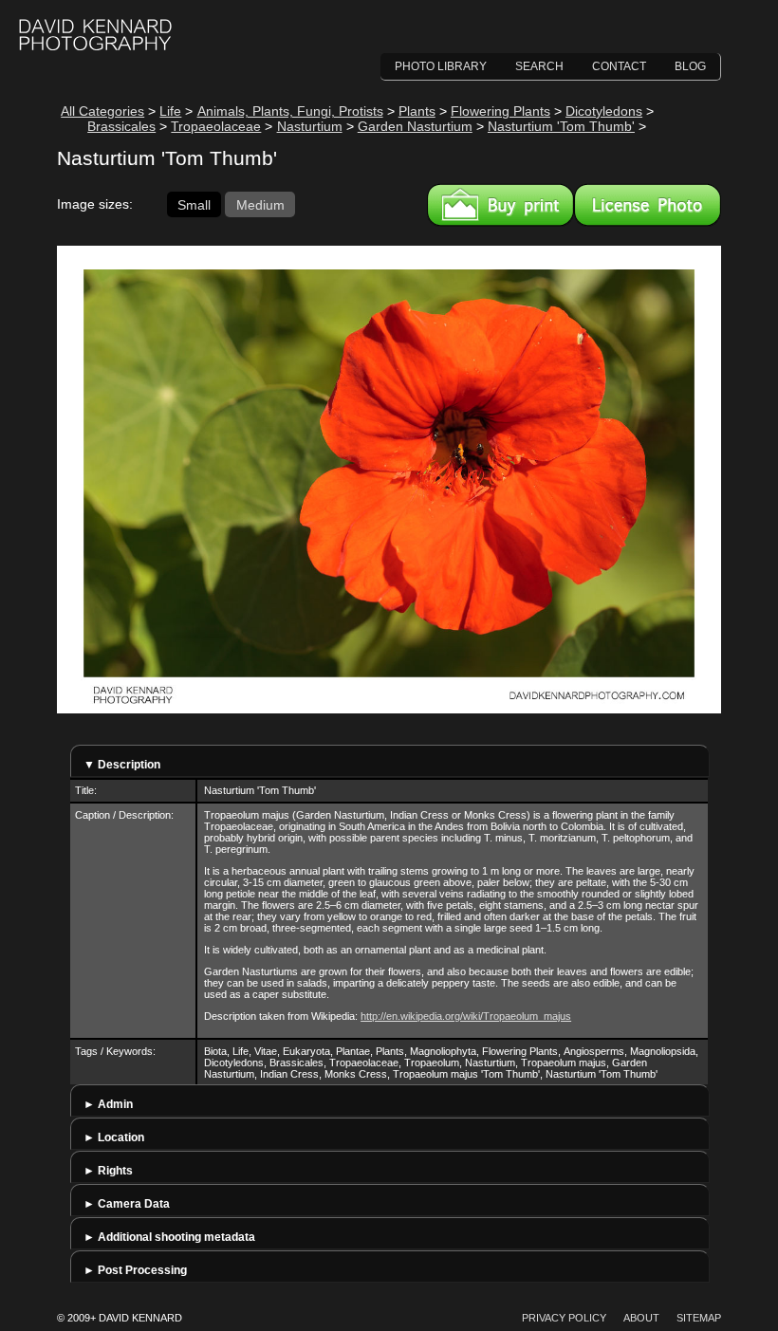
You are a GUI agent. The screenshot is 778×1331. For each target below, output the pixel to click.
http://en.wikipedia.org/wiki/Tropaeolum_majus (466, 1016)
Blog (690, 66)
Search (539, 66)
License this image (647, 205)
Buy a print (500, 205)
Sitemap (698, 1317)
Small (194, 204)
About (641, 1317)
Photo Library (441, 66)
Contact (619, 66)
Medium (260, 204)
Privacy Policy (564, 1317)
